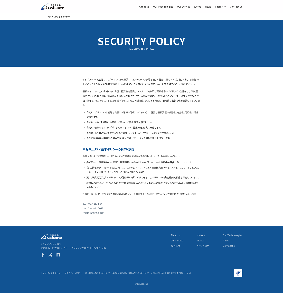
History (201, 235)
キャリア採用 (203, 245)
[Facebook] (42, 254)
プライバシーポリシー (74, 273)
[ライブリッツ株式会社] (53, 6)
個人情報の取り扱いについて (97, 273)
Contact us (236, 6)
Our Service (183, 6)
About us (144, 6)
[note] (58, 254)
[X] (50, 254)
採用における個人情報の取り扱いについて (130, 273)
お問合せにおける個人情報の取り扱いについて (171, 273)
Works (197, 6)
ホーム (43, 16)
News (208, 6)
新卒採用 (175, 245)
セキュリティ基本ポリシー (51, 273)
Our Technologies (163, 6)
